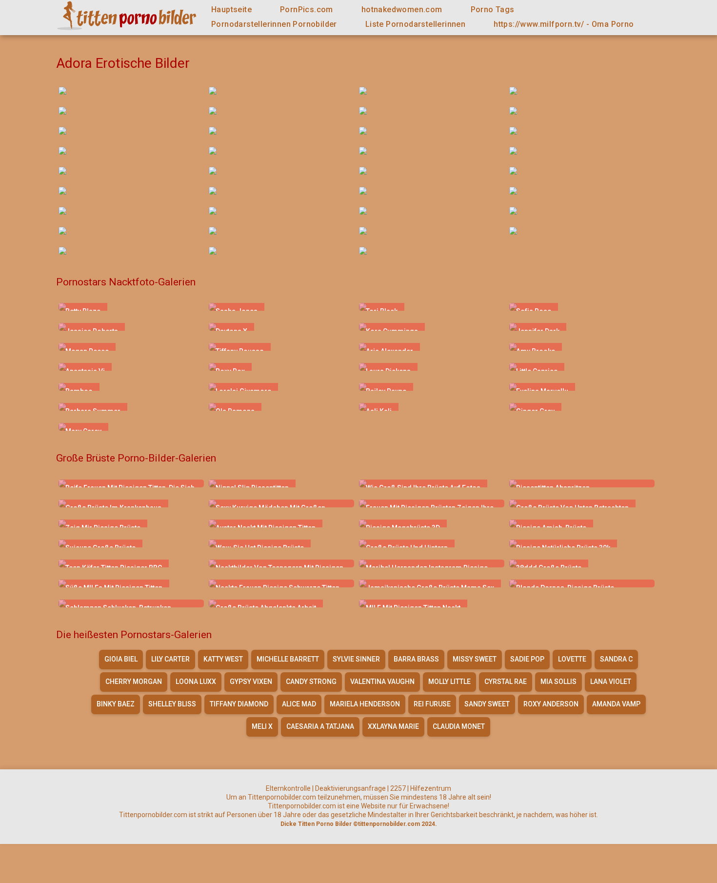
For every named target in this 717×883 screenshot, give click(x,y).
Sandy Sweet (487, 704)
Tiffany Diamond (239, 704)
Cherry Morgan (133, 681)
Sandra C (616, 659)
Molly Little (449, 681)
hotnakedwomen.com (401, 9)
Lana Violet (610, 681)
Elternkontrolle (288, 788)
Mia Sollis (558, 681)
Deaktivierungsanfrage (350, 788)
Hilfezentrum (430, 788)
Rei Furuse (432, 704)
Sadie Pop (527, 659)
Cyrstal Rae (505, 681)
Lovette (572, 659)
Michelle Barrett (288, 659)
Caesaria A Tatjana (320, 726)
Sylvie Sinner (356, 659)
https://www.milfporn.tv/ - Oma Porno (564, 24)
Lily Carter (170, 659)
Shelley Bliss (172, 704)
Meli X (262, 726)
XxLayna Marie (393, 726)
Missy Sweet (475, 659)
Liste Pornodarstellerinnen (415, 24)
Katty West (223, 659)
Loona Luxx (196, 681)
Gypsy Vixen (251, 681)
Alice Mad (299, 704)
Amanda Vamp (616, 704)
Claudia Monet (459, 726)
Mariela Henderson (365, 704)
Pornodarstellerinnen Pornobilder (274, 24)
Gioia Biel (121, 659)
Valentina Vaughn (382, 681)
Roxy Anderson (550, 704)
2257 (398, 788)
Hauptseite (231, 9)
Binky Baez (116, 704)
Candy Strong (311, 681)
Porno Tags (493, 9)
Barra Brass (416, 659)
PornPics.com (306, 9)
